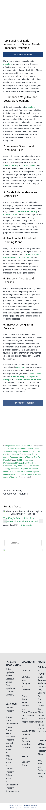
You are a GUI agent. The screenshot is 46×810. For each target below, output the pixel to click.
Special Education (10, 457)
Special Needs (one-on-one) (7, 749)
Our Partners (39, 768)
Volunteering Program (39, 749)
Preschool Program (7, 738)
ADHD (11, 448)
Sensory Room (30, 454)
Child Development (24, 460)
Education (33, 451)
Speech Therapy (26, 457)
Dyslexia (7, 672)
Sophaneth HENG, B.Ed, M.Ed (18, 446)
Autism (30, 448)
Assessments (20, 448)
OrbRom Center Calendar (23, 737)
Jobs (39, 763)
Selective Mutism (7, 680)
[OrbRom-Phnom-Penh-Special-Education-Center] (5, 5)
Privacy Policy (39, 775)
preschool (7, 64)
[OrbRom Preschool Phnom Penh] (23, 411)
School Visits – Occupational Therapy (7, 781)
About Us (39, 756)
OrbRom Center (28, 165)
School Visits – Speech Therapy (7, 765)
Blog (39, 760)
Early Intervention (20, 451)
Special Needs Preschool (30, 474)
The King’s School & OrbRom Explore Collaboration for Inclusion (23, 512)
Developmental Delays (12, 463)
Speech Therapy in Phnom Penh (7, 714)
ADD (5, 448)
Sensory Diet (17, 454)
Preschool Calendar (23, 746)
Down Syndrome (7, 687)
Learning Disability (7, 693)
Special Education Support (21, 471)
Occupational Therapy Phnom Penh (7, 729)
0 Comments (26, 525)
